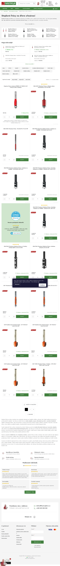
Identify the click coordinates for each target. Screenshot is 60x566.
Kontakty (3, 531)
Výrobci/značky (19, 539)
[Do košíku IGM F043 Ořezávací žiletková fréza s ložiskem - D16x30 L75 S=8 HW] (50, 277)
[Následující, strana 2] (30, 409)
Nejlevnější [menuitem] (14, 79)
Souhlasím (42, 285)
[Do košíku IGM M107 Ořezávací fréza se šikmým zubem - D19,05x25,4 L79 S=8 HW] (50, 117)
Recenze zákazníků (5, 533)
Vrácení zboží (18, 544)
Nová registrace (37, 545)
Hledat (34, 3)
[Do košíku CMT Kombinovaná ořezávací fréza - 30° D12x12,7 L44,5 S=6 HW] (50, 355)
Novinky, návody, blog (6, 536)
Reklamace (18, 542)
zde (38, 282)
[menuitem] (5, 8)
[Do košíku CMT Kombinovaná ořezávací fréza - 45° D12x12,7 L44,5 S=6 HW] (22, 355)
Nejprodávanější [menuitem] (6, 79)
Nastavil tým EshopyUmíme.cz (30, 558)
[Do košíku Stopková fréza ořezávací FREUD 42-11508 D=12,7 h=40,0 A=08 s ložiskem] (22, 117)
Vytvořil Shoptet (30, 557)
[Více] (55, 9)
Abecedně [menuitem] (28, 79)
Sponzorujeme (4, 538)
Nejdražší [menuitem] (21, 79)
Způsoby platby (19, 537)
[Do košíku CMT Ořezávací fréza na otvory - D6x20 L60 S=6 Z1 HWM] (22, 316)
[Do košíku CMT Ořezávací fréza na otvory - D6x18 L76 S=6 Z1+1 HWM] (50, 316)
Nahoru (31, 414)
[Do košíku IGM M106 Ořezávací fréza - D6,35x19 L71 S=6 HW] (22, 159)
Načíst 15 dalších (31, 404)
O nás (3, 529)
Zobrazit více (30, 492)
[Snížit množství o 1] (4, 117)
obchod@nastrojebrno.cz (43, 506)
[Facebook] (34, 517)
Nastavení (17, 284)
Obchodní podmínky (20, 529)
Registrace (51, 5)
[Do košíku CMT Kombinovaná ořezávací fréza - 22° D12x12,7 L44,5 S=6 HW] (22, 394)
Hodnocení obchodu (30, 463)
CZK (50, 3)
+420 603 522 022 (42, 1)
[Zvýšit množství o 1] (14, 117)
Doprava (18, 535)
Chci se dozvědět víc (29, 24)
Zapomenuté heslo (37, 547)
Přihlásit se (37, 542)
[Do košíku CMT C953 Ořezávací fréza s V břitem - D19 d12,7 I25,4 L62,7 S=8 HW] (50, 394)
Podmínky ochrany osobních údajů (22, 532)
